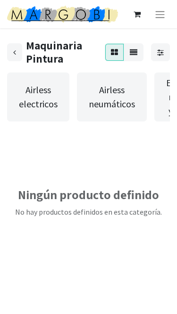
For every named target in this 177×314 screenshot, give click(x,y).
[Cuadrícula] (114, 52)
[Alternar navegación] (160, 14)
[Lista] (133, 52)
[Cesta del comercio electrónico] (136, 14)
